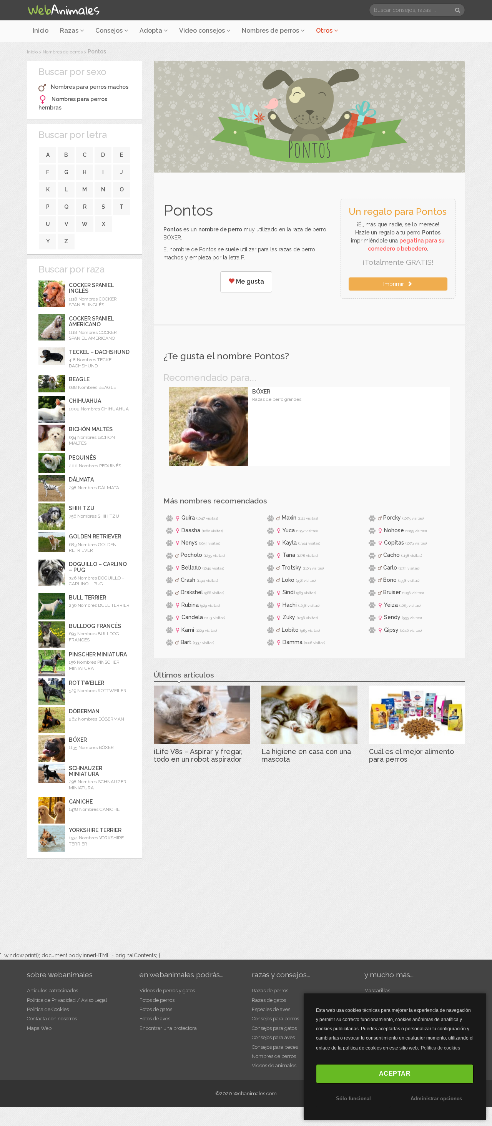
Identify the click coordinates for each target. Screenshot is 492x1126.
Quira (188, 518)
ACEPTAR (395, 1073)
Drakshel (192, 592)
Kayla (290, 543)
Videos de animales (274, 1065)
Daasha (190, 530)
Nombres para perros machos (89, 87)
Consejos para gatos (274, 1028)
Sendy (392, 617)
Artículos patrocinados (52, 990)
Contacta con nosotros (52, 1018)
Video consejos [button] (202, 30)
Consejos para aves (273, 1037)
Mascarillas (377, 990)
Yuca (289, 530)
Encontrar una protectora (168, 1028)
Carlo (390, 568)
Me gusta (249, 281)
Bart (186, 642)
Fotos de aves (155, 1018)
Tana (289, 555)
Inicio (40, 30)
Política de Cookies (48, 1009)
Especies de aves (271, 1009)
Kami (187, 630)
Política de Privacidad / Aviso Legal (67, 1000)
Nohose (394, 530)
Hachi (290, 605)
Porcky (392, 518)
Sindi (289, 592)
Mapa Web (39, 1028)
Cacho (391, 555)
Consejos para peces (275, 1047)
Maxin (289, 518)
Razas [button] (70, 30)
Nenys (189, 543)
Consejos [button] (109, 30)
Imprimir (395, 284)
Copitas (394, 543)
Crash (188, 580)
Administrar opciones (436, 1098)
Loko (288, 580)
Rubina (190, 605)
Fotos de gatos (156, 1009)
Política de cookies (440, 1048)
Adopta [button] (152, 30)
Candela (192, 617)
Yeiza (391, 605)
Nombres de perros (271, 30)
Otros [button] (325, 30)
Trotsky (291, 568)
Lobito (290, 630)
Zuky (289, 617)
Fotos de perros (157, 1000)
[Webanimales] (63, 10)
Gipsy (391, 630)
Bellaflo (191, 568)
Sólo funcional (353, 1098)
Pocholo (191, 555)
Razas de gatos (269, 1000)
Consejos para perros (275, 1018)
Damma (293, 642)
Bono (390, 580)
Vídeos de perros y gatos (167, 990)
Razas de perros (270, 990)
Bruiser (392, 592)
